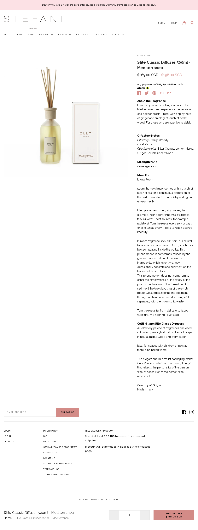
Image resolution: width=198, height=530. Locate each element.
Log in (7, 436)
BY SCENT (63, 34)
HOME (19, 34)
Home (8, 518)
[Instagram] (191, 412)
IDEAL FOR (99, 34)
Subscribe (67, 412)
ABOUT (7, 34)
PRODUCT (81, 34)
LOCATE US (49, 458)
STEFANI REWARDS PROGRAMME (60, 447)
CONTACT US (50, 452)
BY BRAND (44, 34)
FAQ (45, 436)
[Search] (192, 23)
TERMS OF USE (51, 469)
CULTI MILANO (144, 55)
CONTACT (117, 34)
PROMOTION (49, 441)
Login (174, 23)
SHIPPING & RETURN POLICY (58, 463)
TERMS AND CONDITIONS (56, 474)
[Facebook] (184, 412)
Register (9, 441)
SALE (30, 34)
